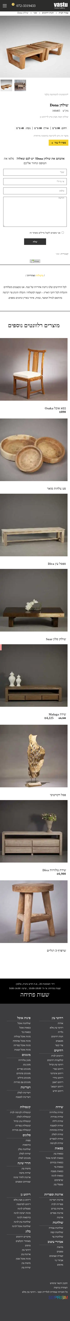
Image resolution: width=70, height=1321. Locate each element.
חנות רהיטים (48, 13)
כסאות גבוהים (56, 1162)
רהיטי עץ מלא (56, 1027)
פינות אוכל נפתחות (22, 1041)
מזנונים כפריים (24, 1069)
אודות (60, 1023)
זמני (35, 13)
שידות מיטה (25, 1173)
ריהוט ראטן (57, 1082)
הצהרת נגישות (61, 1287)
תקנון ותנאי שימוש (59, 1283)
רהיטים (58, 1050)
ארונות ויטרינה (56, 1199)
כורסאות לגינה (24, 1217)
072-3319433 (25, 6)
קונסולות (25, 1107)
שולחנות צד (57, 1236)
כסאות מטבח (57, 1171)
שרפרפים (58, 1180)
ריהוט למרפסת (24, 1204)
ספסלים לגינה (24, 1208)
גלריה (60, 1032)
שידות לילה (57, 1121)
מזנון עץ (27, 1064)
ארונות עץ (26, 1254)
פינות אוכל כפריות (22, 1045)
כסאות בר (26, 1032)
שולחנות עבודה (56, 1228)
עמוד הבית (63, 13)
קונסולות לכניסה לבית (20, 1112)
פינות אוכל (24, 1018)
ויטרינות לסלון (24, 1092)
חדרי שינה (24, 1163)
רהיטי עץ (57, 1018)
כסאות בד (58, 1167)
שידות (59, 1107)
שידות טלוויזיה (56, 1112)
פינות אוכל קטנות (22, 1049)
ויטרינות (26, 1087)
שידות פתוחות (56, 1130)
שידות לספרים (56, 1138)
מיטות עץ (26, 1168)
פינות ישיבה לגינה (22, 1213)
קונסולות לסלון (24, 1116)
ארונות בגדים (57, 1208)
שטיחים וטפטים (23, 1181)
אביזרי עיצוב (55, 1242)
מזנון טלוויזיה (24, 1060)
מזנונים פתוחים (23, 1073)
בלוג (28, 1231)
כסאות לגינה (57, 1175)
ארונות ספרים (56, 1213)
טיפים (28, 1245)
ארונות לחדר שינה (22, 1177)
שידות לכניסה (56, 1143)
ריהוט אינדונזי (56, 1073)
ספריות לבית (57, 1204)
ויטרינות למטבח (23, 1097)
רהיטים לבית (57, 1055)
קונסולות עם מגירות (21, 1130)
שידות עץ (26, 1267)
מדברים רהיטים (23, 1236)
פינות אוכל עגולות (22, 1036)
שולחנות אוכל (24, 1023)
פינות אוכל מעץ (23, 1258)
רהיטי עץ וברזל (56, 1064)
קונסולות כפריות (23, 1125)
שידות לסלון (57, 1134)
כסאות (59, 1148)
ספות (28, 1140)
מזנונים (26, 1055)
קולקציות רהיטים (55, 1060)
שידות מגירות (57, 1116)
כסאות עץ (58, 1153)
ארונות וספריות (53, 1194)
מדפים (60, 1264)
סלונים (27, 1135)
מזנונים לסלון (24, 1158)
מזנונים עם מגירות (22, 1082)
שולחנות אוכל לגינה (21, 1226)
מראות (60, 1247)
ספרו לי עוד (60, 142)
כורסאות (27, 1144)
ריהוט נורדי (58, 1077)
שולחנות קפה (56, 1232)
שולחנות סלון (24, 1149)
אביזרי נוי (59, 1260)
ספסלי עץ (58, 1184)
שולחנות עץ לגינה (22, 1222)
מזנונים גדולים (24, 1077)
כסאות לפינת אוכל (54, 1158)
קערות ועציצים (56, 1256)
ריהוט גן (26, 1194)
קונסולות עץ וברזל (22, 1121)
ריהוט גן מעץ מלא (22, 1199)
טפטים (60, 1251)
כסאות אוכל (25, 1027)
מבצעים (59, 1041)
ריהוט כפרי (58, 1069)
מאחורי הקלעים (23, 1241)
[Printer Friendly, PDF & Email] (35, 262)
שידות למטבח (56, 1125)
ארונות (60, 1217)
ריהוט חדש (58, 1091)
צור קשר (59, 1045)
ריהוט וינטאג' (57, 1086)
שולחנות (58, 1222)
